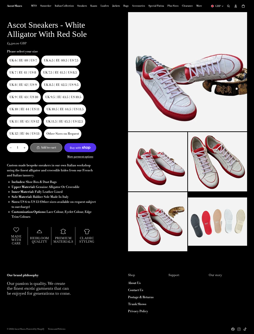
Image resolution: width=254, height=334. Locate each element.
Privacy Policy (138, 311)
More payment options (80, 156)
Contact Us (135, 290)
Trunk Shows (137, 304)
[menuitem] (199, 6)
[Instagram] (239, 329)
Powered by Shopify (35, 329)
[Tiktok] (245, 329)
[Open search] (228, 6)
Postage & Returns (141, 297)
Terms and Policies (56, 329)
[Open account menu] (235, 6)
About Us (134, 283)
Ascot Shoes (19, 329)
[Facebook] (233, 329)
